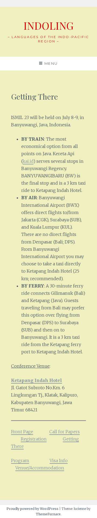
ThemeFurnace (48, 514)
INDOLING (48, 25)
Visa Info (59, 460)
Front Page (22, 431)
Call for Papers (64, 431)
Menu (51, 63)
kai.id (28, 161)
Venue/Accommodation (39, 467)
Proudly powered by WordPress (32, 509)
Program (20, 460)
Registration (34, 439)
